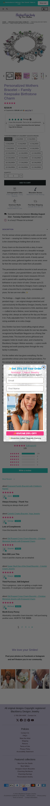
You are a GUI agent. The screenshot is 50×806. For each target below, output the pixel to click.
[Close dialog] (44, 367)
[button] (25, 412)
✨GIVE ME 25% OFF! (25, 433)
